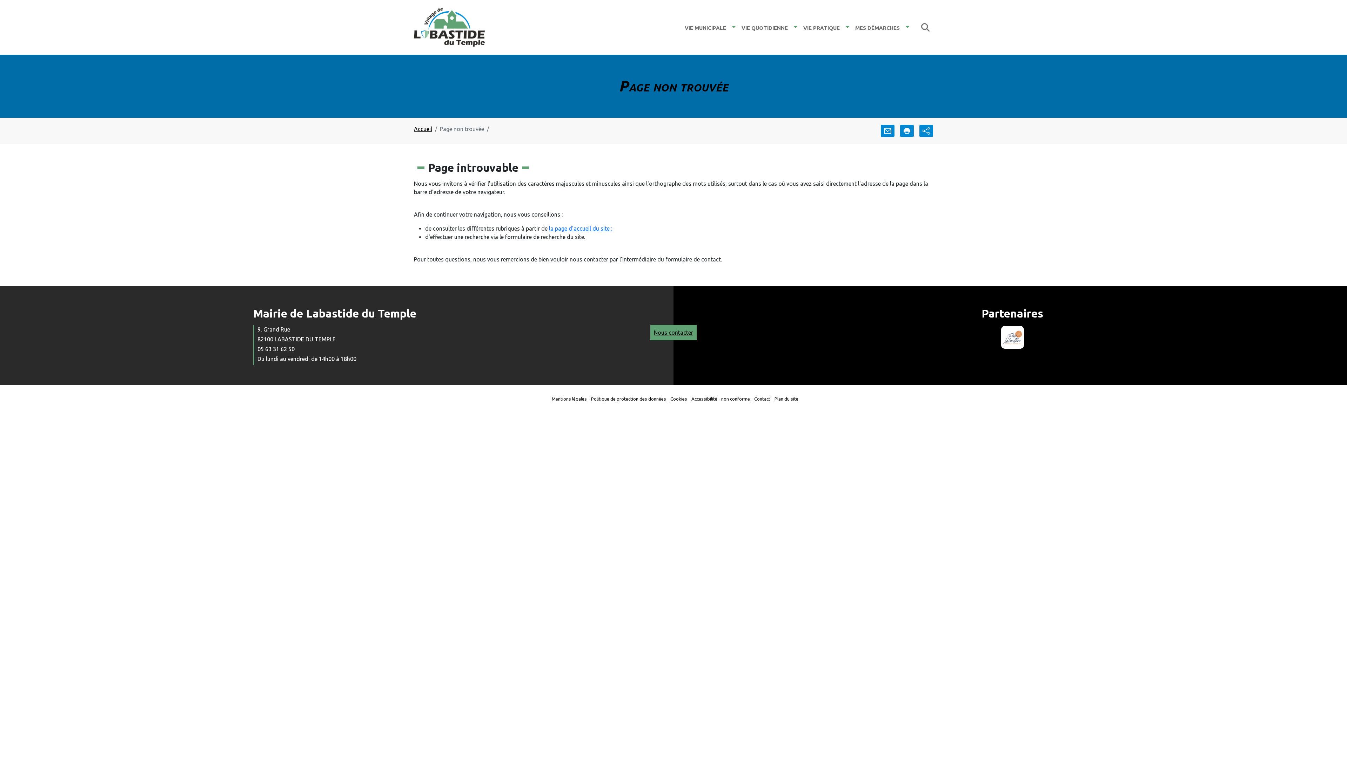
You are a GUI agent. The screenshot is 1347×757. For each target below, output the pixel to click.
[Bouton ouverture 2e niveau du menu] (734, 27)
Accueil (423, 129)
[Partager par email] (887, 131)
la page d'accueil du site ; (580, 228)
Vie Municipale (705, 27)
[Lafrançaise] (1012, 337)
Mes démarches (877, 27)
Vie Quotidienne (765, 27)
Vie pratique (821, 27)
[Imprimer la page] (907, 131)
